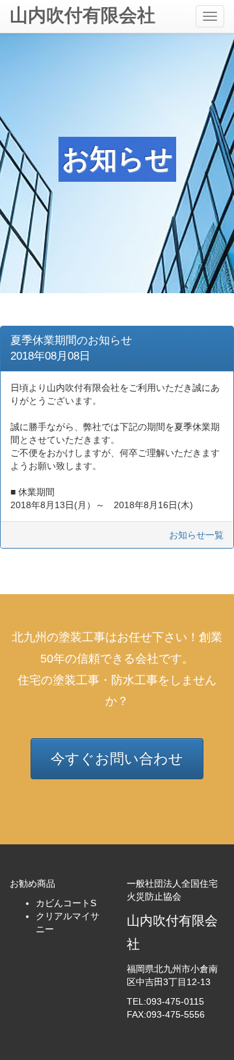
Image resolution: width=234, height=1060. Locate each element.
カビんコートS (66, 903)
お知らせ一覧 (196, 535)
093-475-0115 (175, 1001)
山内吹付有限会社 (82, 15)
